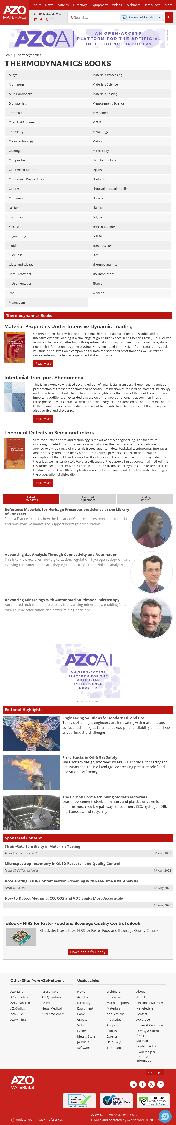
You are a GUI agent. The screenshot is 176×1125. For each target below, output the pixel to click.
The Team (114, 1047)
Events (82, 1031)
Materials (113, 1008)
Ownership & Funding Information (145, 1056)
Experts (112, 1036)
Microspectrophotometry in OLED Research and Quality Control (62, 863)
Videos (82, 1025)
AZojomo (113, 1025)
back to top (153, 1072)
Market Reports (118, 1003)
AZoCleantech (20, 1003)
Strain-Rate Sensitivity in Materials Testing (42, 846)
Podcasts (113, 1031)
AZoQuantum (51, 997)
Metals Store (86, 1036)
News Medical (52, 1008)
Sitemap (142, 1041)
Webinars (113, 991)
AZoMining (18, 1019)
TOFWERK (19, 888)
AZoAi (46, 1003)
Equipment (85, 1008)
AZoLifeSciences (53, 1014)
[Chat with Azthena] (165, 1116)
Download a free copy (87, 952)
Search (141, 997)
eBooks (82, 1019)
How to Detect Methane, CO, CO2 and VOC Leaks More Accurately (64, 898)
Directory (80, 5)
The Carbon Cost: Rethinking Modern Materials (104, 796)
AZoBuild (16, 1014)
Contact (141, 1014)
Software (83, 1047)
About (140, 991)
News (81, 991)
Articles (82, 997)
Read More (43, 363)
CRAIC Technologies (25, 870)
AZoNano (16, 991)
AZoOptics (17, 1008)
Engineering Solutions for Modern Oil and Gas (103, 717)
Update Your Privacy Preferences (39, 1119)
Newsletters (144, 1008)
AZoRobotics (19, 997)
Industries (114, 1019)
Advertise (143, 1019)
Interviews (114, 997)
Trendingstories (145, 498)
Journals (83, 1042)
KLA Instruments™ (25, 853)
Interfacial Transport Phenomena (43, 377)
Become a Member (149, 1003)
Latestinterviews (31, 498)
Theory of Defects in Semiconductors (49, 432)
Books (8, 55)
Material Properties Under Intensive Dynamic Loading (68, 326)
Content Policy (146, 1046)
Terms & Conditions (150, 1025)
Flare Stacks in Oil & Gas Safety (89, 757)
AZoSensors (50, 991)
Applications (115, 1014)
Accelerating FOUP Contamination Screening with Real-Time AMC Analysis (71, 880)
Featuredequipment (88, 498)
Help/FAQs (114, 1042)
